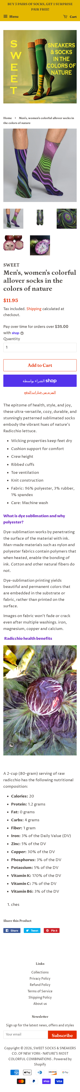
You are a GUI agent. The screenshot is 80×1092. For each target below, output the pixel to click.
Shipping (34, 309)
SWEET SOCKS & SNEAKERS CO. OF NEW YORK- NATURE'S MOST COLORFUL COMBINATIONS (42, 1054)
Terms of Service (40, 991)
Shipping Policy (40, 997)
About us (40, 1004)
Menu (13, 17)
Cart (73, 17)
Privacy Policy (40, 979)
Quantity (11, 339)
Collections (40, 972)
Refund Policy (40, 985)
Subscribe (62, 1035)
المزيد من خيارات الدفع (40, 392)
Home (7, 118)
